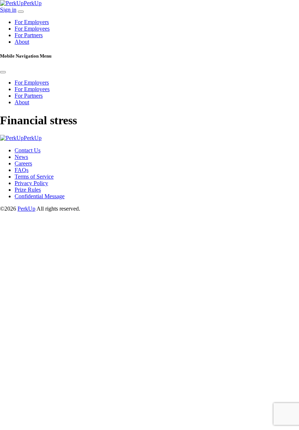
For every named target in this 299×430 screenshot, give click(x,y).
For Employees (32, 29)
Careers (23, 163)
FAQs (21, 170)
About (22, 42)
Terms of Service (34, 176)
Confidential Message (40, 196)
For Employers (32, 22)
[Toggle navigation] (21, 12)
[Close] (3, 72)
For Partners (29, 35)
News (21, 157)
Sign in (8, 10)
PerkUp (26, 209)
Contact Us (27, 150)
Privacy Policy (31, 183)
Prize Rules (28, 190)
